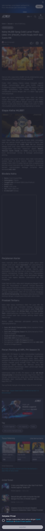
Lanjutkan (22, 527)
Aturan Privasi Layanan (23, 521)
